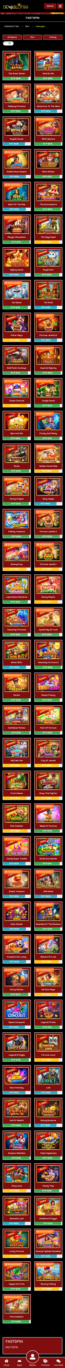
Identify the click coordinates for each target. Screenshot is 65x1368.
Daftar (50, 6)
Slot (27, 26)
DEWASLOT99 (11, 26)
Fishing (52, 37)
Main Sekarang (16, 65)
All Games (12, 37)
